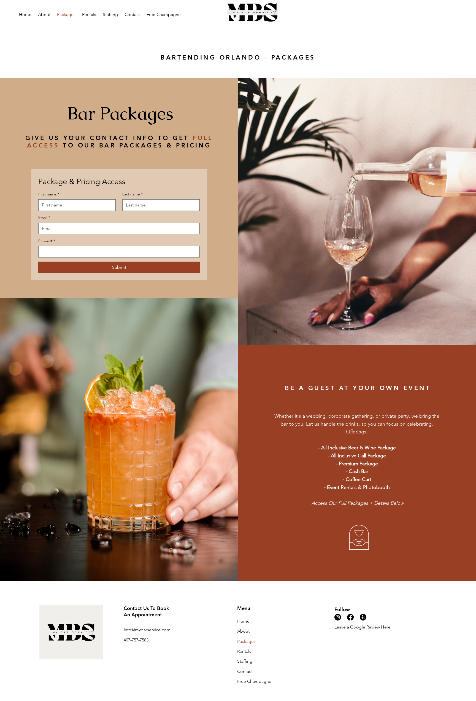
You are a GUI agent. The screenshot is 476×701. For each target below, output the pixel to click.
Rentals (244, 651)
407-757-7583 (136, 640)
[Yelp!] (363, 617)
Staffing (244, 661)
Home (243, 621)
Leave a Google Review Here (362, 627)
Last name (132, 194)
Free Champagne (254, 681)
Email (44, 217)
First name (48, 194)
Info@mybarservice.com (147, 629)
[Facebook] (350, 617)
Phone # (46, 240)
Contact (245, 671)
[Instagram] (337, 617)
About (243, 631)
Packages (246, 641)
